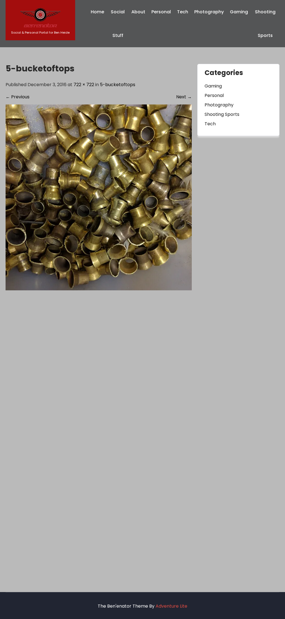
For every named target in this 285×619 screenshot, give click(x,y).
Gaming (239, 12)
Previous (18, 97)
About (138, 12)
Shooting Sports (265, 24)
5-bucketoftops (117, 84)
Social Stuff (118, 24)
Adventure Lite (171, 606)
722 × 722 (83, 84)
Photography (209, 12)
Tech (182, 12)
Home (97, 12)
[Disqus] (99, 359)
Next (184, 97)
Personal (161, 12)
